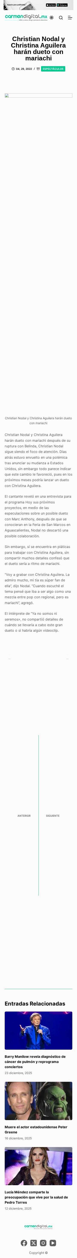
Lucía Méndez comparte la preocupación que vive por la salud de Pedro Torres (36, 1197)
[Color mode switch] (51, 17)
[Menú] (70, 17)
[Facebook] (24, 1243)
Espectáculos (53, 68)
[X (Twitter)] (33, 1243)
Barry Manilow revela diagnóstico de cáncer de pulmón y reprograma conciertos (35, 1061)
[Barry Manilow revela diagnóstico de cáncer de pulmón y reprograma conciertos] (39, 1031)
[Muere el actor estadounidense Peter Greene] (39, 1101)
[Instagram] (43, 1243)
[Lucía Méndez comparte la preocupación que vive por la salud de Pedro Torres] (39, 1166)
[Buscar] (61, 17)
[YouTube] (53, 1243)
